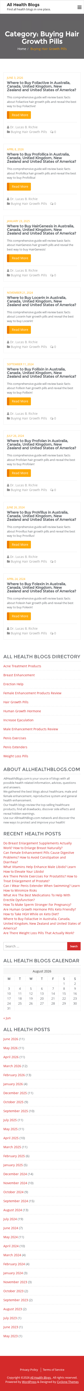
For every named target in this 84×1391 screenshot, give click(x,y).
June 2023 (10, 1327)
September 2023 (15, 1300)
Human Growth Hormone (22, 711)
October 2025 (13, 1102)
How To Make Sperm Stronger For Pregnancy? (37, 904)
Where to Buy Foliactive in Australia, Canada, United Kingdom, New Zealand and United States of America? (41, 86)
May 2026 (10, 1048)
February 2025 (14, 1156)
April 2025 (11, 1138)
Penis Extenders (15, 747)
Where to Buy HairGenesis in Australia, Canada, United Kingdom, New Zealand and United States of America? (41, 229)
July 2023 (10, 1318)
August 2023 (12, 1309)
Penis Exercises (14, 738)
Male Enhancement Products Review (30, 729)
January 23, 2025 (18, 221)
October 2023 (13, 1291)
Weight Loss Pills (15, 756)
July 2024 (10, 1219)
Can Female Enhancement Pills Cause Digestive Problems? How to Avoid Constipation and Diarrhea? (38, 857)
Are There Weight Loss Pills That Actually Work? (38, 933)
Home (21, 49)
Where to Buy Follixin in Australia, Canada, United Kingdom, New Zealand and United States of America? (41, 373)
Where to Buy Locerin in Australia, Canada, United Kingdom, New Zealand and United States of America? (41, 301)
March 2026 (12, 1066)
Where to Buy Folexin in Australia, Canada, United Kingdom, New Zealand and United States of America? (41, 587)
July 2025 (10, 1120)
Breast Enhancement (19, 675)
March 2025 (12, 1147)
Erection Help (13, 684)
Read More (20, 115)
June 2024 (10, 1228)
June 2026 (10, 1039)
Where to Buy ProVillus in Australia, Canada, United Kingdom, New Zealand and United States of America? (41, 516)
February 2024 (14, 1264)
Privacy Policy (29, 1370)
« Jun (7, 1018)
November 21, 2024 (20, 293)
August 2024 (12, 1210)
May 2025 (10, 1129)
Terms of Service (53, 1370)
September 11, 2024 (20, 364)
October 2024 (13, 1192)
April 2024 (11, 1246)
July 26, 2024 (15, 436)
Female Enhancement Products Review (32, 693)
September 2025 (15, 1111)
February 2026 (14, 1075)
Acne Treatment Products (22, 666)
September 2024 (15, 1201)
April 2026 (11, 1057)
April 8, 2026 (15, 149)
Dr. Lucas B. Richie (24, 127)
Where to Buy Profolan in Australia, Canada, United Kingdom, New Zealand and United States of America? (41, 444)
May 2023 (10, 1336)
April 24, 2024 (16, 579)
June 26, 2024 (16, 507)
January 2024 (13, 1273)
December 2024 (15, 1174)
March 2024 (12, 1255)
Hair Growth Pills (15, 702)
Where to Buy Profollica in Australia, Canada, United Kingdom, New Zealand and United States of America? (41, 158)
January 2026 (13, 1084)
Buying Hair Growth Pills (29, 132)
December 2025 (15, 1093)
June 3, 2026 (15, 78)
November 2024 (15, 1183)
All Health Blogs (41, 1377)
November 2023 (15, 1282)
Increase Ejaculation (18, 720)
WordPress (29, 1382)
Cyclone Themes (68, 1382)
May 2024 (10, 1237)
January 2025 (13, 1165)
